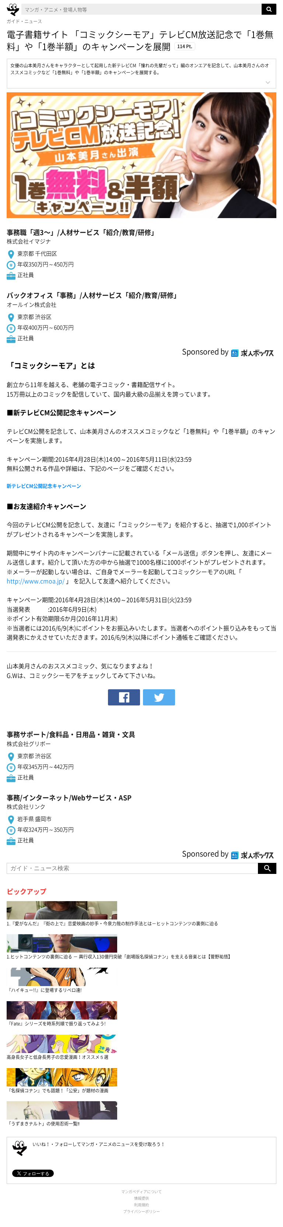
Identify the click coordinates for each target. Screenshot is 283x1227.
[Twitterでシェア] (159, 697)
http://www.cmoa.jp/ (35, 580)
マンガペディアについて (141, 1191)
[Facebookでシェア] (124, 697)
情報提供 (141, 1198)
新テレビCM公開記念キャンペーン (44, 485)
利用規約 (141, 1205)
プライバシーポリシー (141, 1211)
